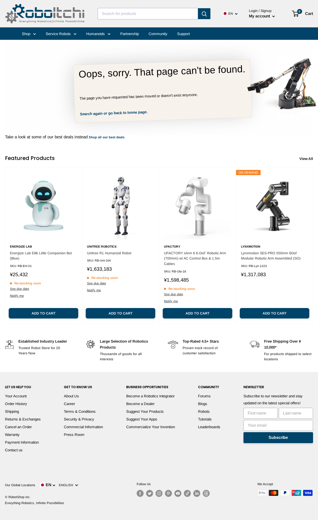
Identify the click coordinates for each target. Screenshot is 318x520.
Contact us (14, 450)
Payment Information (22, 442)
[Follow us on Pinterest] (168, 493)
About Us (71, 396)
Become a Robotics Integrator (150, 396)
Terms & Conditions (80, 411)
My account (260, 16)
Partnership (129, 34)
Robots (204, 411)
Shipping (12, 411)
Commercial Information (83, 427)
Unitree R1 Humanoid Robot (109, 253)
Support (183, 34)
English (67, 485)
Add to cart (44, 313)
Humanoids (96, 34)
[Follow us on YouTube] (177, 493)
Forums (204, 396)
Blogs (202, 404)
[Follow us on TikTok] (187, 493)
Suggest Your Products (145, 411)
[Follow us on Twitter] (149, 493)
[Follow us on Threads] (206, 493)
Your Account (16, 396)
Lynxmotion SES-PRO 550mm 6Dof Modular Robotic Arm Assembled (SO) (271, 255)
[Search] (204, 13)
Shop (26, 34)
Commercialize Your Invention (150, 427)
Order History (16, 404)
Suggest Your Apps (141, 419)
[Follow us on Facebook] (140, 493)
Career (69, 404)
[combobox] (148, 13)
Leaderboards (209, 427)
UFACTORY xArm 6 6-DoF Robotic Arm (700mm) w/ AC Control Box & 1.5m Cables (195, 258)
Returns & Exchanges (23, 419)
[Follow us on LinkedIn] (196, 493)
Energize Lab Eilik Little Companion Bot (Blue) (41, 255)
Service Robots (59, 34)
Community (158, 34)
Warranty (12, 434)
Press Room (74, 434)
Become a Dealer (140, 404)
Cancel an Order (18, 427)
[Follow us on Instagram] (159, 493)
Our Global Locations (20, 485)
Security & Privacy (79, 419)
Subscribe (278, 437)
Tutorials (205, 419)
